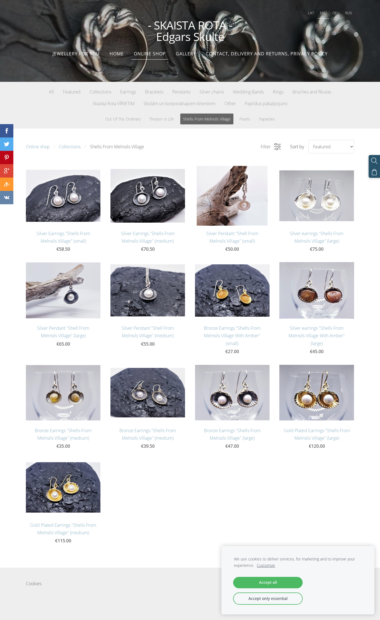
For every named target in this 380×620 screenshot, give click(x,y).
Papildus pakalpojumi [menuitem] (266, 103)
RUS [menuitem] (348, 12)
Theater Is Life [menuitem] (161, 119)
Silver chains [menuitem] (211, 92)
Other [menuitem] (230, 103)
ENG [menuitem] (323, 12)
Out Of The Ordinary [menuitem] (122, 119)
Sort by (297, 147)
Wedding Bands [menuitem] (248, 92)
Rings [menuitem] (278, 92)
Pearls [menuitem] (245, 119)
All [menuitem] (51, 92)
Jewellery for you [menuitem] (76, 54)
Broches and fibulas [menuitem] (311, 92)
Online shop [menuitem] (150, 54)
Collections (70, 147)
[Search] (374, 160)
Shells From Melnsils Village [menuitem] (207, 119)
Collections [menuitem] (100, 92)
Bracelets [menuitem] (154, 92)
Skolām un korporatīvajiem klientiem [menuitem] (180, 103)
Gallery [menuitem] (186, 54)
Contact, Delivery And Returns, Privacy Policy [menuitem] (267, 54)
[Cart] (374, 172)
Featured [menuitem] (72, 92)
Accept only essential (268, 598)
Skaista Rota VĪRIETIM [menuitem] (114, 103)
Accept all (268, 582)
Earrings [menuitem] (128, 92)
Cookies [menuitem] (33, 583)
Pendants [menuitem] (181, 92)
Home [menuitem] (117, 54)
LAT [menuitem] (311, 12)
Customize (266, 565)
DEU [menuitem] (335, 12)
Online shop (38, 147)
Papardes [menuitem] (267, 119)
